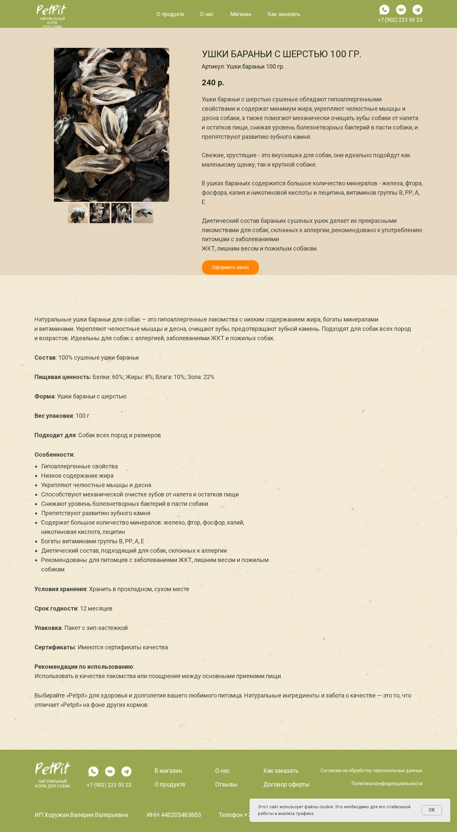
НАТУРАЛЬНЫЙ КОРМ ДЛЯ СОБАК (52, 784)
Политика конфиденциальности (387, 783)
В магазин (168, 770)
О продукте (170, 14)
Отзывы (226, 784)
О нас (222, 770)
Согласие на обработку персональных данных (372, 770)
